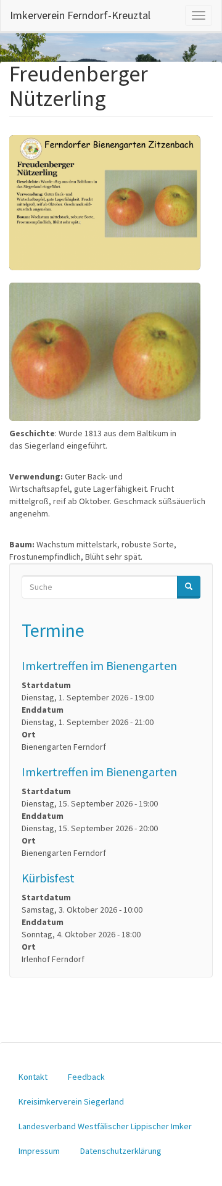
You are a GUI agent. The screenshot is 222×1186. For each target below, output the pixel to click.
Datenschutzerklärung (121, 1150)
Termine (53, 630)
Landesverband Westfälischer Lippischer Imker (105, 1126)
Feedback (86, 1076)
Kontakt (32, 1076)
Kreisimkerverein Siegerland (71, 1101)
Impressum (39, 1150)
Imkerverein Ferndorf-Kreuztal (80, 15)
